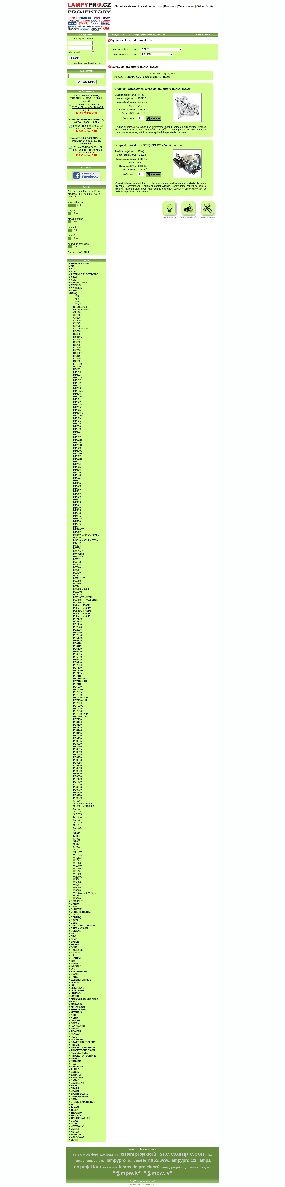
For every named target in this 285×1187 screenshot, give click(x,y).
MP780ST (78, 529)
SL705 (76, 825)
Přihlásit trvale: (75, 52)
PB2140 (77, 624)
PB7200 (77, 686)
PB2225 (77, 629)
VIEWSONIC (77, 1126)
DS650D (77, 336)
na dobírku (73, 227)
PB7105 (77, 673)
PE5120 (77, 773)
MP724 (77, 499)
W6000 (77, 890)
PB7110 (77, 676)
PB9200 (77, 771)
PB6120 (77, 648)
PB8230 (77, 746)
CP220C (77, 320)
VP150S (77, 855)
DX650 (77, 350)
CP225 (77, 323)
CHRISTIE (76, 909)
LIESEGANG (77, 988)
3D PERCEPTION (80, 263)
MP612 (77, 437)
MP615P (77, 445)
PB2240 (77, 632)
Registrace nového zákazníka (87, 63)
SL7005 (77, 811)
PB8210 (77, 738)
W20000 (77, 876)
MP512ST (78, 383)
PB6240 (77, 662)
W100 (76, 860)
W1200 (77, 874)
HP (72, 955)
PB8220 (77, 743)
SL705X (77, 830)
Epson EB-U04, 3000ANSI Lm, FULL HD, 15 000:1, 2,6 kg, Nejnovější (86, 141)
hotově (71, 235)
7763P (76, 298)
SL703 (76, 819)
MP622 (77, 456)
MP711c (77, 480)
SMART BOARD (79, 1093)
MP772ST (78, 518)
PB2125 (77, 621)
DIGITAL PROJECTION (83, 925)
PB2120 (77, 619)
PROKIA (75, 1058)
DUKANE (76, 931)
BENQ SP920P (81, 309)
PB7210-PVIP (80, 697)
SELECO (75, 1085)
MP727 (77, 505)
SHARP (75, 1088)
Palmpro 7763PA (82, 608)
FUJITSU (75, 944)
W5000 (77, 882)
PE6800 (77, 776)
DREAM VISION (79, 928)
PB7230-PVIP (80, 714)
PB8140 (77, 730)
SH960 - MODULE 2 (84, 806)
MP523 (77, 407)
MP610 (77, 429)
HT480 (76, 369)
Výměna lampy (186, 6)
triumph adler (110, 1167)
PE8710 (77, 792)
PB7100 (77, 667)
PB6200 (77, 651)
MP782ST (78, 532)
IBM (73, 960)
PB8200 (77, 735)
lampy (79, 1160)
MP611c (77, 434)
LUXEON (75, 996)
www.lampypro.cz (109, 1155)
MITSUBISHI (77, 1012)
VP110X (77, 852)
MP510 (77, 372)
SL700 (76, 809)
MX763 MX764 (81, 589)
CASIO (74, 906)
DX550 (77, 347)
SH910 (77, 800)
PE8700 (77, 790)
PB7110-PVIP (80, 678)
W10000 (77, 868)
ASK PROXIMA (79, 282)
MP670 (77, 475)
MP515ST (78, 396)
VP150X (77, 857)
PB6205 (77, 654)
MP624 (77, 464)
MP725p (77, 502)
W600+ (77, 887)
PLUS (74, 1036)
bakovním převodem (78, 244)
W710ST (77, 895)
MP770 (77, 513)
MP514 (77, 385)
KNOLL (75, 974)
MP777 (77, 526)
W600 (76, 885)
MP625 (77, 467)
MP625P (77, 469)
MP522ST (78, 404)
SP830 (76, 836)
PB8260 (77, 765)
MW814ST (78, 556)
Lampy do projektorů (146, 1181)
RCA (73, 1064)
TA (72, 1104)
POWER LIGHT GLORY (83, 1042)
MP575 (77, 423)
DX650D (77, 353)
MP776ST (78, 524)
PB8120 (77, 724)
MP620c (77, 450)
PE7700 (77, 781)
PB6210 (77, 657)
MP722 (77, 494)
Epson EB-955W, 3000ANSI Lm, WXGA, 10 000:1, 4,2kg (86, 121)
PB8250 (77, 757)
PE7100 (77, 779)
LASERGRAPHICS (81, 979)
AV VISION (76, 288)
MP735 (77, 510)
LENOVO (75, 982)
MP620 (77, 448)
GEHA (74, 947)
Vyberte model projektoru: (126, 54)
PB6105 (77, 640)
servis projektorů (85, 1154)
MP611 (77, 431)
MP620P (77, 453)
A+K (73, 269)
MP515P (77, 393)
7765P (76, 301)
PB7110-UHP (80, 681)
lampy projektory (174, 1167)
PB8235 (77, 749)
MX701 (77, 570)
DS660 (77, 342)
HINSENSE (77, 950)
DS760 (77, 345)
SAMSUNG (77, 1077)
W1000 (77, 863)
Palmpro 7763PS (82, 610)
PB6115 (77, 646)
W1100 (77, 871)
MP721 (77, 488)
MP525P (77, 418)
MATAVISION (78, 1007)
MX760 (77, 583)
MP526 (77, 421)
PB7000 (77, 665)
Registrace (170, 6)
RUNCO (75, 1069)
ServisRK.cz (150, 1184)
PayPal (71, 210)
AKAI (74, 277)
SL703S (77, 822)
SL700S (77, 814)
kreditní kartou (75, 202)
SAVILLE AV (77, 1083)
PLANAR (76, 1034)
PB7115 (77, 684)
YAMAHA (76, 1134)
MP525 (77, 410)
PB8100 (77, 722)
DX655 (77, 355)
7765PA (77, 304)
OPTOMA (76, 1020)
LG (72, 985)
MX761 (77, 586)
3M (72, 266)
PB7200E (78, 689)
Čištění (200, 6)
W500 (76, 879)
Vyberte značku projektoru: (126, 49)
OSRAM (75, 1023)
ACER (74, 271)
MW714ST (78, 551)
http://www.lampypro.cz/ (172, 1160)
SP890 (76, 847)
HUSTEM (76, 958)
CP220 (77, 317)
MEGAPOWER (78, 1009)
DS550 (77, 331)
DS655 (77, 339)
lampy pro (205, 1167)
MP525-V (78, 415)
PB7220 (77, 703)
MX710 (77, 573)
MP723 (77, 497)
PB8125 (77, 727)
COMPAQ (76, 917)
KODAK (75, 977)
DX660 (77, 358)
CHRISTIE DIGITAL (81, 912)
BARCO (75, 290)
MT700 (77, 548)
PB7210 (77, 695)
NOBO (74, 1017)
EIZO (73, 936)
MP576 (77, 426)
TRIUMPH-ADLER (80, 1118)
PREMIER (76, 1045)
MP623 (77, 461)
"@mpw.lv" (127, 1173)
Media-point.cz (136, 1184)
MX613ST (78, 562)
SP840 (76, 841)
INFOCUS (76, 966)
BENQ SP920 (80, 307)
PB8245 (77, 754)
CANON (75, 904)
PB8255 (77, 762)
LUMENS (76, 993)
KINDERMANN (79, 971)
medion (194, 1167)
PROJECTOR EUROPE (83, 1055)
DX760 (77, 361)
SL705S (77, 828)
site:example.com (183, 1154)
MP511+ (77, 377)
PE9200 (77, 798)
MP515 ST (78, 391)
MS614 (77, 545)
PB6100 (77, 638)
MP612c (77, 440)
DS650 (77, 334)
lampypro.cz (95, 1160)
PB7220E (78, 705)
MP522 (77, 402)
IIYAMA (75, 963)
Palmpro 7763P (81, 605)
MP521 (77, 399)
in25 (210, 1155)
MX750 (77, 581)
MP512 (77, 380)
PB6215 (77, 659)
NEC (73, 1015)
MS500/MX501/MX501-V (86, 535)
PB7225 (77, 708)
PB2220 (77, 627)
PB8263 (77, 768)
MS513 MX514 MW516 (85, 540)
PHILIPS (75, 1028)
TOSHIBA (76, 1115)
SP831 (76, 838)
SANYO (75, 1080)
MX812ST (78, 594)
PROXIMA (76, 1061)
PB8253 (77, 760)
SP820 (76, 833)
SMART (75, 1091)
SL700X (77, 817)
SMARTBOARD (79, 1096)
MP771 (77, 516)
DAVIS (74, 920)
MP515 (77, 388)
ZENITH (75, 1140)
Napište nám (155, 6)
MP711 (77, 478)
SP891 (76, 849)
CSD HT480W (80, 328)
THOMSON (77, 1112)
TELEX (74, 1110)
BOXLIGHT (77, 901)
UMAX (74, 1121)
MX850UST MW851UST (86, 600)
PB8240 (77, 752)
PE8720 (77, 795)
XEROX (75, 1131)
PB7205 (77, 692)
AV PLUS (76, 285)
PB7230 (77, 711)
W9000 (77, 898)
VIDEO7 (75, 1123)
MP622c (77, 459)
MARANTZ (76, 1004)
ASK (73, 279)
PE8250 (77, 787)
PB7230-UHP (80, 716)
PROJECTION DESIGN (83, 1047)
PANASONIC (78, 1026)
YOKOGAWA (78, 1137)
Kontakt (142, 6)
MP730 (77, 507)
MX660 (77, 567)
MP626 (77, 472)
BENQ (73, 293)
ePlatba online (75, 219)
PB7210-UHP (80, 700)
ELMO (74, 939)
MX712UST (79, 578)
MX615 (77, 564)
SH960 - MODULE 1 (84, 803)
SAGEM (75, 1072)
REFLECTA (77, 1066)
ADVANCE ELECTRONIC (84, 274)
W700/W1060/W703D (84, 893)
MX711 (77, 575)
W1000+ (77, 866)
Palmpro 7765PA (82, 613)
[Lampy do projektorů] (89, 12)
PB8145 (77, 733)
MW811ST (78, 554)
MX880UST (79, 602)
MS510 (77, 537)
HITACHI (75, 952)
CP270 (77, 326)
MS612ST (78, 543)
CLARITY (76, 914)
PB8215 (77, 741)
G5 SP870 (78, 366)
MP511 (77, 374)
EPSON (75, 941)
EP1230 (77, 364)
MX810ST (78, 591)
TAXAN (75, 1107)
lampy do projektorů (139, 1167)
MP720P (77, 486)
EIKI (73, 933)
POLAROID (77, 1039)
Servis (209, 6)
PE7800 (77, 784)
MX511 (77, 559)
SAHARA (76, 1074)
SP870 (76, 844)
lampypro (116, 1160)
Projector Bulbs (79, 1053)
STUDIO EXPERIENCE (83, 1102)
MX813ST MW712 (82, 597)
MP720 (77, 483)
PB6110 (77, 643)
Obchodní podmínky (125, 6)
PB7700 (77, 719)
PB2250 (77, 635)
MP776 (77, 521)
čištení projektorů (138, 1154)
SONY (74, 1099)
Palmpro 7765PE (82, 616)
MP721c (77, 491)
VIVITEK (75, 1129)
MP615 (77, 442)
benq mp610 (137, 1160)
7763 (76, 296)
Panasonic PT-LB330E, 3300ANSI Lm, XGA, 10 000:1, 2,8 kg (86, 98)
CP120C (77, 315)
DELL (74, 922)
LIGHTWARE (78, 990)
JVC (73, 969)
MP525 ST (78, 412)
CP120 (77, 312)
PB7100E (78, 670)
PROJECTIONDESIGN (83, 1050)
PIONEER (76, 1031)
